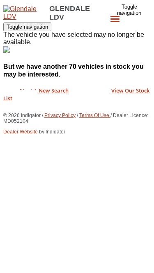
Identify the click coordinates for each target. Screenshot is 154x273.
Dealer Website (20, 132)
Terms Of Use (94, 115)
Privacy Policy (60, 115)
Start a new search (44, 90)
